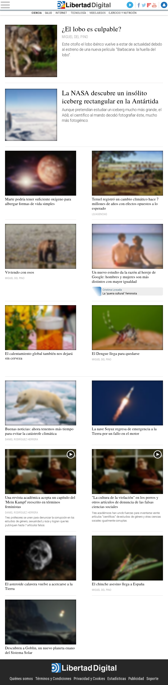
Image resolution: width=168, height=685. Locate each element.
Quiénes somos (21, 678)
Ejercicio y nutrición (122, 12)
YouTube (154, 5)
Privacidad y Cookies (89, 678)
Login (164, 5)
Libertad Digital (84, 5)
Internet (61, 12)
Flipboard (149, 5)
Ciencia (37, 12)
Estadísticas (116, 678)
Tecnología (78, 12)
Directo (130, 5)
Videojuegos (97, 12)
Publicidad (136, 678)
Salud (48, 12)
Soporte (152, 678)
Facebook (138, 5)
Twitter (144, 5)
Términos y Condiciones (53, 678)
